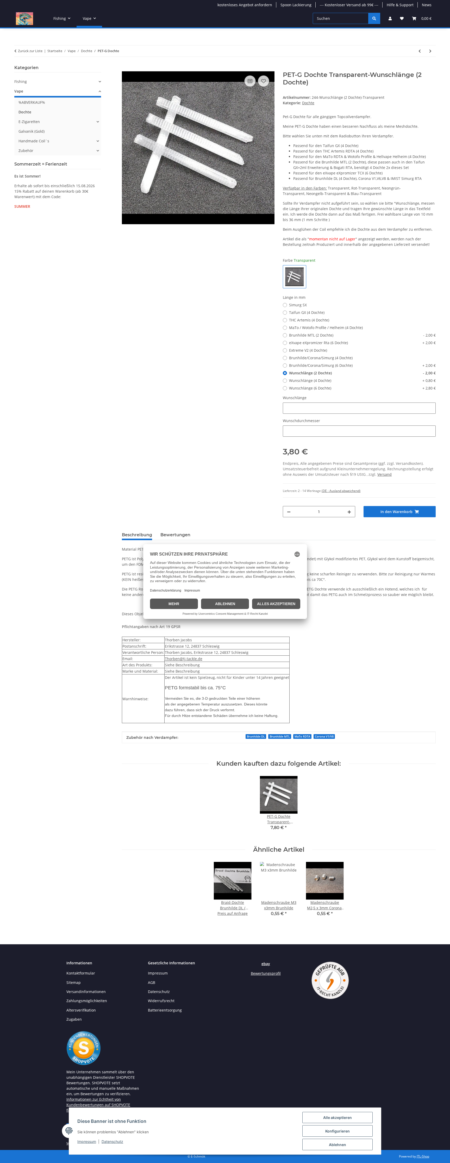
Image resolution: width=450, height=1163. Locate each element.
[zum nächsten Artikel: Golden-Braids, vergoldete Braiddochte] (430, 51)
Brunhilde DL (256, 736)
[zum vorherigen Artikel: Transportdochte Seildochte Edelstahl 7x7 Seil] (419, 51)
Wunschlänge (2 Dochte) (362, 372)
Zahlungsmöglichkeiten (86, 1000)
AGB (151, 982)
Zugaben (74, 1019)
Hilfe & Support (400, 4)
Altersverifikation (81, 1010)
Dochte (308, 102)
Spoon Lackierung (295, 4)
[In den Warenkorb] (126, 68)
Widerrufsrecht (161, 1000)
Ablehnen (337, 1144)
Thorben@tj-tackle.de (183, 658)
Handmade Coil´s (33, 140)
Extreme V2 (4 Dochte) (308, 350)
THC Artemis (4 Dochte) (309, 320)
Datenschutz (112, 1141)
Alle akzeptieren (337, 1117)
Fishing (20, 81)
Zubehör (25, 150)
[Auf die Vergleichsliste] (250, 81)
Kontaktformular (80, 973)
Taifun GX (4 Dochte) (306, 312)
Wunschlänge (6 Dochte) (362, 388)
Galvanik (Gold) (31, 131)
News (427, 4)
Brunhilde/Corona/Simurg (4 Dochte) (321, 357)
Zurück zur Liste (30, 50)
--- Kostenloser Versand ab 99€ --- (349, 4)
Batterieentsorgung (165, 1010)
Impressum (86, 1141)
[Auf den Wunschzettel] (263, 81)
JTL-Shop (423, 1156)
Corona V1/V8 (324, 736)
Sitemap (73, 982)
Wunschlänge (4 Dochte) (362, 380)
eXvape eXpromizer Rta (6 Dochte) (362, 342)
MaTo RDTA (302, 736)
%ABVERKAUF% (31, 102)
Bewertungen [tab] (175, 534)
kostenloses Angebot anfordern (244, 4)
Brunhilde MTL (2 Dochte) (362, 335)
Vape (18, 91)
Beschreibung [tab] (137, 534)
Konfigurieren (337, 1131)
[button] (390, 18)
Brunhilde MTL (280, 736)
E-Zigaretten (29, 121)
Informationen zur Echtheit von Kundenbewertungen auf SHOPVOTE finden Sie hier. (98, 1105)
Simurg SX (298, 304)
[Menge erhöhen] (349, 511)
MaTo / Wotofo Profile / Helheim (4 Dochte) (326, 327)
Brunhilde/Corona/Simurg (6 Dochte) (362, 365)
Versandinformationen (86, 991)
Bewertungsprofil (266, 973)
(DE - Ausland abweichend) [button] (341, 491)
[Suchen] (374, 18)
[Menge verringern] (289, 511)
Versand (384, 474)
